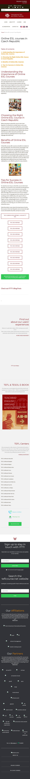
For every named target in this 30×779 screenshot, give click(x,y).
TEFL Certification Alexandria (7, 458)
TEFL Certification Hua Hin (6, 484)
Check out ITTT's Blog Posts (11, 288)
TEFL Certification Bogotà (6, 464)
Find (15, 595)
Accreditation (6, 26)
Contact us (15, 26)
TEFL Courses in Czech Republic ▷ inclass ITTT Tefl (15, 216)
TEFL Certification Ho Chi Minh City (8, 481)
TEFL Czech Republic (15, 222)
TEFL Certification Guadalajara (7, 479)
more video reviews (22, 335)
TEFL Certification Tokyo (6, 505)
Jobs (24, 22)
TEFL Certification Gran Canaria (7, 476)
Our (15, 610)
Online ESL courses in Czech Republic (14, 40)
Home (5, 22)
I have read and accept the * (15, 569)
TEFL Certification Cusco (6, 470)
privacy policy (20, 569)
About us (15, 755)
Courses (19, 22)
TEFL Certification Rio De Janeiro (7, 499)
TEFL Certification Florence (6, 473)
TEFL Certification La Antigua (7, 487)
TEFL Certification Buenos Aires (7, 467)
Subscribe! (15, 565)
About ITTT (12, 22)
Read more (15, 620)
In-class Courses (15, 770)
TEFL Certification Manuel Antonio (8, 490)
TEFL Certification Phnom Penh (7, 496)
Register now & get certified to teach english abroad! (15, 276)
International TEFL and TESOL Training (17, 15)
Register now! (15, 524)
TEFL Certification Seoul (6, 502)
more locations (23, 454)
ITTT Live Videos (15, 365)
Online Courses (21, 1)
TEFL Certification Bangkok (6, 461)
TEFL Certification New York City (7, 493)
